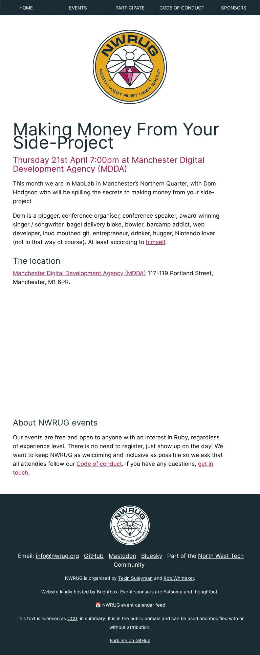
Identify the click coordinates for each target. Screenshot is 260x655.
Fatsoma (173, 591)
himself (155, 242)
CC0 (72, 618)
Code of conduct (99, 463)
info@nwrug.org (57, 555)
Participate (130, 7)
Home (26, 7)
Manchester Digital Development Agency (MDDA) (79, 273)
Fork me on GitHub (130, 640)
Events (78, 7)
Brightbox (107, 591)
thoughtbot (205, 591)
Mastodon (122, 555)
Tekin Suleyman (135, 578)
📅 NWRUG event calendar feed (130, 605)
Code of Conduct (181, 7)
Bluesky (151, 555)
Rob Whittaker (179, 578)
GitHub (94, 555)
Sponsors (233, 7)
